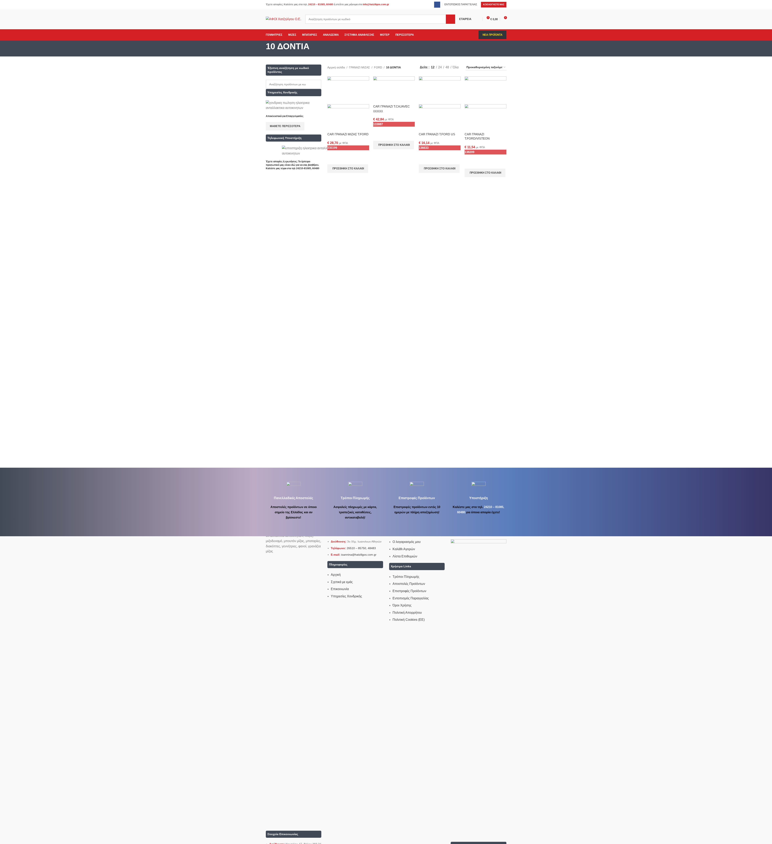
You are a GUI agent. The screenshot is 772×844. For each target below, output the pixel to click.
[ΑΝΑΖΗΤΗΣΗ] (450, 19)
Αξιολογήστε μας (493, 4)
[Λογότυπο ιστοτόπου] (283, 19)
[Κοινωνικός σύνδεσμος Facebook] (437, 5)
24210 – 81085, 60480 (320, 4)
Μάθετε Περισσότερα (285, 126)
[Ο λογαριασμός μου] (478, 19)
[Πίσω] (261, 48)
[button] (347, 168)
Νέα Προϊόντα (492, 34)
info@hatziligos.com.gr (376, 4)
